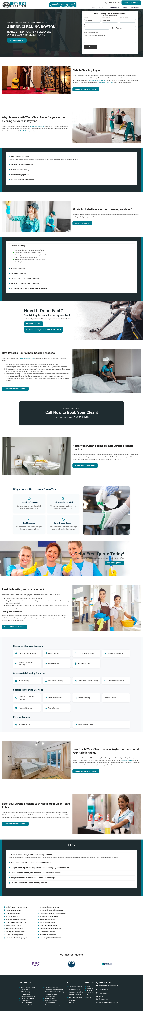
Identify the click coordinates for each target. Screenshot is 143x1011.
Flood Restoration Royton (14, 928)
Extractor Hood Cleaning (52, 1005)
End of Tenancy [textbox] (117, 28)
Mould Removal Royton (13, 925)
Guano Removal (50, 1003)
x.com (101, 996)
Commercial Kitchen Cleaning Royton (52, 910)
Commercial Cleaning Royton (49, 907)
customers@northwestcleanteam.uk (108, 985)
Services (113, 7)
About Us (89, 990)
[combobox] (123, 28)
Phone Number (124, 18)
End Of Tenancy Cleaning (28, 987)
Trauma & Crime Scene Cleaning (54, 992)
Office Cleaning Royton (13, 913)
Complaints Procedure (76, 992)
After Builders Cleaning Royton (16, 919)
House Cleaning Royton (13, 910)
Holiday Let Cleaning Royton (15, 932)
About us (102, 7)
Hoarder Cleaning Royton (48, 919)
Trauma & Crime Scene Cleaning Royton (52, 913)
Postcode (87, 25)
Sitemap (88, 997)
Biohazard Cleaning (51, 1000)
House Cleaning (25, 989)
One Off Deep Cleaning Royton (16, 922)
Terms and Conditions (75, 986)
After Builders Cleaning (28, 996)
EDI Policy (72, 1003)
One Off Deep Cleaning (27, 998)
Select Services (115, 25)
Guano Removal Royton (47, 932)
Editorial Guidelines (75, 995)
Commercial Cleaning (51, 987)
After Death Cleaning (51, 994)
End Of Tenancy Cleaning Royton (16, 907)
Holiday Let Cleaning (27, 1005)
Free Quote (89, 988)
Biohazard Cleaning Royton (48, 925)
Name (86, 18)
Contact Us (134, 7)
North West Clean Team (85, 465)
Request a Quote (33, 323)
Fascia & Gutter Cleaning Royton (16, 938)
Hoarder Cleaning (50, 996)
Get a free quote (82, 223)
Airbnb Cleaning (25, 994)
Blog (125, 7)
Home (93, 7)
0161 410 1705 (114, 2)
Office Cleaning (25, 992)
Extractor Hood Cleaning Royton (50, 928)
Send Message (90, 47)
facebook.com (103, 989)
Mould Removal (25, 1000)
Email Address (106, 18)
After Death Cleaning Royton (49, 916)
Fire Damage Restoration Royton (50, 938)
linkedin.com (103, 999)
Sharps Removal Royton (47, 922)
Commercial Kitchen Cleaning (54, 989)
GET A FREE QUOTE (131, 3)
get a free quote (16, 40)
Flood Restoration (26, 1003)
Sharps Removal (50, 998)
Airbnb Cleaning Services (85, 89)
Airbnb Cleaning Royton (13, 916)
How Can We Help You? (91, 32)
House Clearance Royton (48, 935)
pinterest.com (103, 993)
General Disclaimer (74, 989)
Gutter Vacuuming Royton (14, 935)
